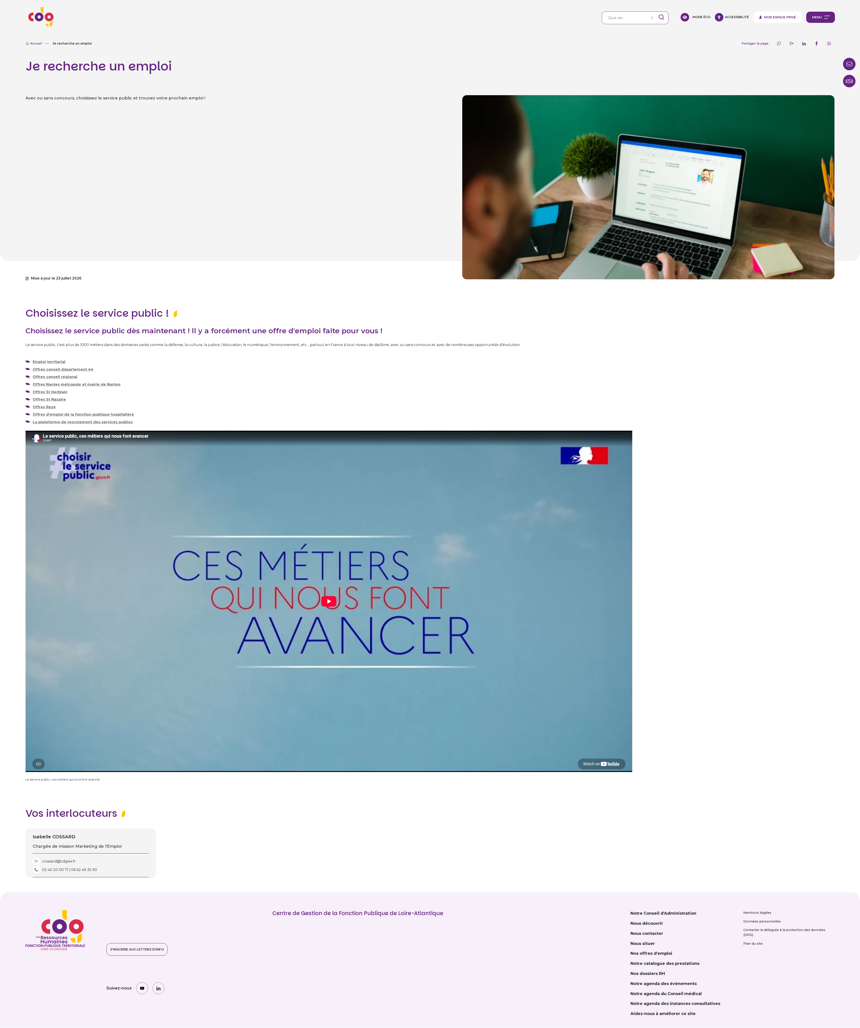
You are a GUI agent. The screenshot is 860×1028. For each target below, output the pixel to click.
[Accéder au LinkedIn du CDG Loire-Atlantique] (158, 988)
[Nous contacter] (849, 81)
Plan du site (753, 944)
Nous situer (642, 943)
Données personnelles (762, 921)
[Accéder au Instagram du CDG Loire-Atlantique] (142, 988)
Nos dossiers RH (647, 973)
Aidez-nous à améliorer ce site (663, 1013)
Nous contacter (646, 933)
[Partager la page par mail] (791, 43)
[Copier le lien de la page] (779, 43)
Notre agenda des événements (663, 983)
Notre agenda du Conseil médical (666, 993)
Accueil (36, 43)
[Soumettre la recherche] (661, 17)
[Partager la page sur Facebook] (816, 43)
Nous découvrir (646, 923)
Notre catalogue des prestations (664, 963)
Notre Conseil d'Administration (663, 913)
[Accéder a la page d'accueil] (39, 17)
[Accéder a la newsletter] (849, 64)
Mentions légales (757, 913)
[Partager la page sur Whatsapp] (829, 43)
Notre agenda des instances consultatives (675, 1003)
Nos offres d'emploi (651, 953)
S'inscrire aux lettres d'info (137, 949)
